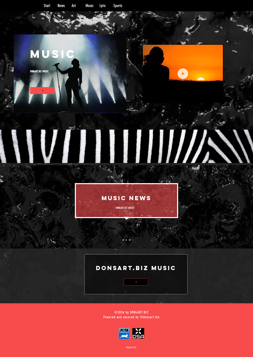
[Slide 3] (129, 239)
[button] (218, 99)
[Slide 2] (126, 240)
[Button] (42, 90)
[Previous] (19, 206)
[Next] (234, 206)
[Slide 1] (123, 239)
